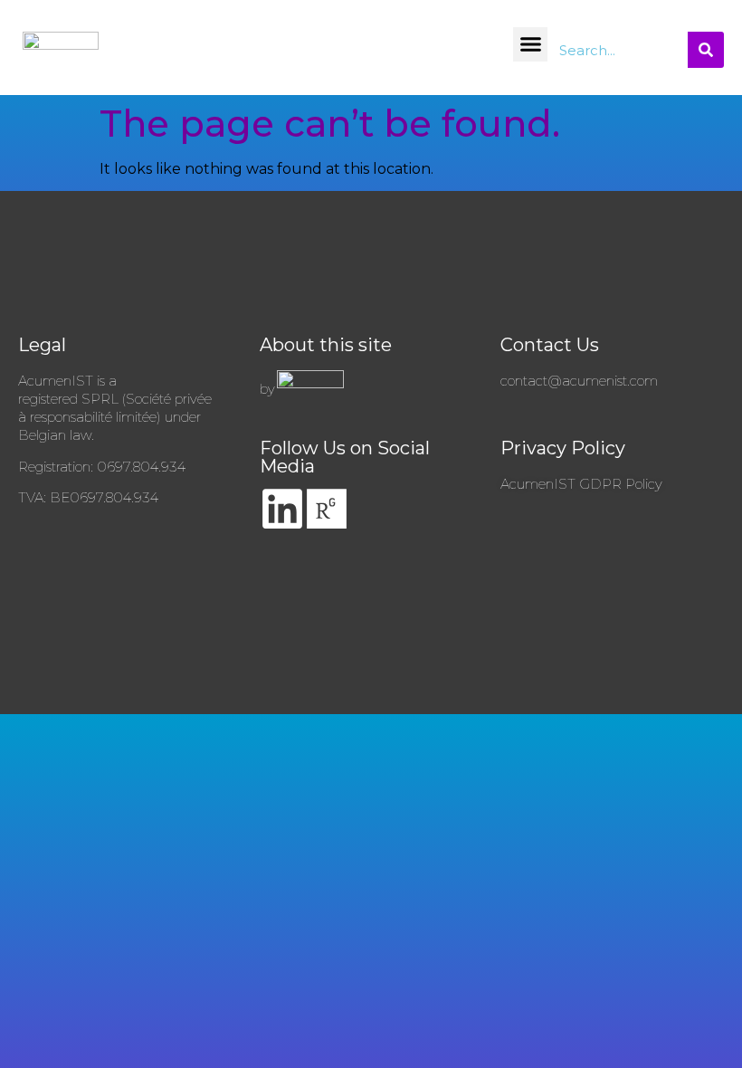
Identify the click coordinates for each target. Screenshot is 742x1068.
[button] (530, 44)
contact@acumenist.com (579, 380)
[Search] (706, 50)
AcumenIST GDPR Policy (581, 483)
